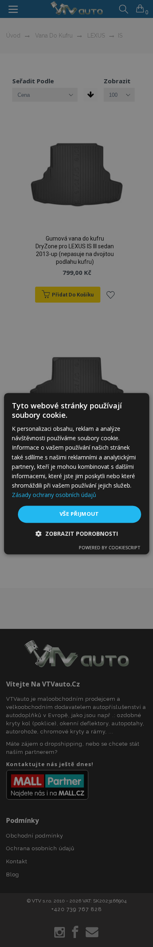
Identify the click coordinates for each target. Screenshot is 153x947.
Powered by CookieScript (109, 547)
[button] (76, 533)
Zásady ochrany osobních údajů (54, 495)
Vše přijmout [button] (79, 513)
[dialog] (76, 473)
